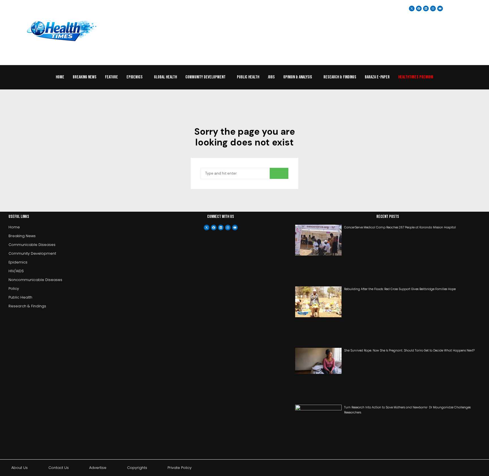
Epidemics (134, 77)
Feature (111, 77)
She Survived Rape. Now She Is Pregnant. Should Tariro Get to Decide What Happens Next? (409, 350)
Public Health (248, 77)
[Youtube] (235, 227)
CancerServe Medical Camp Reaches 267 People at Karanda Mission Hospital (400, 227)
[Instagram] (433, 8)
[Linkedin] (426, 8)
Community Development (205, 77)
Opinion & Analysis (297, 77)
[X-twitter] (206, 227)
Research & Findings (339, 77)
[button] (136, 77)
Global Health (165, 77)
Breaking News (84, 77)
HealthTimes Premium (415, 77)
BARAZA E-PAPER (377, 77)
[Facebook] (213, 227)
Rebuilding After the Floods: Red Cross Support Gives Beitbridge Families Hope (400, 289)
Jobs (271, 77)
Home (60, 77)
